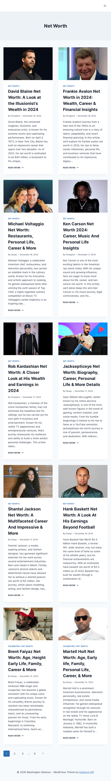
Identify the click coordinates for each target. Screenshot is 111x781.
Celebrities (14, 646)
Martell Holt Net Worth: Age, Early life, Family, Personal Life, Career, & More (80, 663)
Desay (14, 254)
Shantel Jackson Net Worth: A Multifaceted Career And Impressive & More (28, 521)
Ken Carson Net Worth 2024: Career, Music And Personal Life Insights (81, 236)
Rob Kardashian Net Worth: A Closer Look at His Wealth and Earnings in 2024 (27, 378)
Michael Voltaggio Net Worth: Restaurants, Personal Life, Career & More (26, 236)
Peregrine (15, 116)
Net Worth (13, 86)
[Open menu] (105, 5)
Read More (16, 167)
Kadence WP (86, 772)
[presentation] (28, 63)
